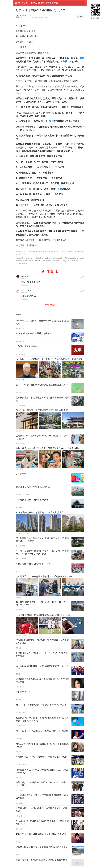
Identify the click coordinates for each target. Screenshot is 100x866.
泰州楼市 (65, 61)
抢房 (28, 130)
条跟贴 (49, 304)
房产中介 (24, 205)
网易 (17, 3)
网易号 (24, 3)
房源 (60, 188)
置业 (51, 121)
